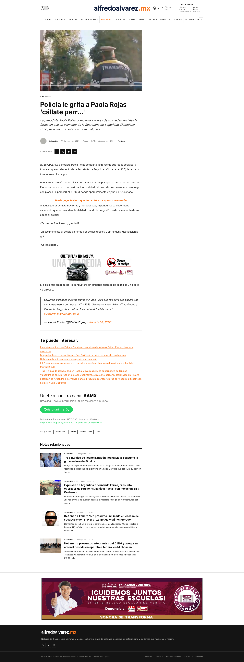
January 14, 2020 (99, 322)
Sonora (178, 20)
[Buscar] (201, 19)
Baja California (89, 20)
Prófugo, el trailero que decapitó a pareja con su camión (91, 200)
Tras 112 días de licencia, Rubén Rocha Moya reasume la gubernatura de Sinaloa (83, 371)
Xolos (132, 20)
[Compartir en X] (62, 151)
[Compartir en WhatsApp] (68, 151)
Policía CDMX (86, 432)
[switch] (45, 8)
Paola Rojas (60, 432)
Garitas (73, 20)
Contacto (199, 657)
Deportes (120, 20)
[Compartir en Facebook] (57, 151)
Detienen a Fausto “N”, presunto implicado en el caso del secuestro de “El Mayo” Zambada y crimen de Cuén (102, 517)
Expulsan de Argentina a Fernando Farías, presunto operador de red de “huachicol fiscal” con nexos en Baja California (101, 489)
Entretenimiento (159, 20)
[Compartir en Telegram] (74, 151)
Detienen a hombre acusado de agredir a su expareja (68, 359)
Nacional (106, 20)
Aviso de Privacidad (173, 657)
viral (98, 432)
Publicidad (188, 657)
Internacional (193, 20)
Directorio (159, 657)
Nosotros (148, 657)
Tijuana (47, 20)
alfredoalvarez (122, 8)
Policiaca (60, 20)
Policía (73, 432)
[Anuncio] (91, 266)
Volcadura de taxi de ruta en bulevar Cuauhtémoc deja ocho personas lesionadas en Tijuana (89, 374)
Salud (142, 20)
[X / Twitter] (43, 645)
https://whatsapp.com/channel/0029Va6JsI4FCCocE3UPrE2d (71, 422)
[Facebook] (49, 645)
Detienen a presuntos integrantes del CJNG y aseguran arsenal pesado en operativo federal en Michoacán (101, 545)
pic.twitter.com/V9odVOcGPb (61, 313)
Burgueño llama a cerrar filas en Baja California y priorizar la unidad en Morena (83, 355)
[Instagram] (54, 645)
